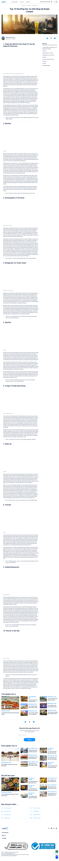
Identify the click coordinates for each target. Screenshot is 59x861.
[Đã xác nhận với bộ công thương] (43, 846)
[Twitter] (56, 828)
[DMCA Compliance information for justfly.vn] (16, 846)
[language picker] (51, 1)
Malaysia (28, 5)
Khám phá (23, 5)
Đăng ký (29, 739)
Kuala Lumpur (34, 5)
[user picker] (55, 2)
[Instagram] (54, 828)
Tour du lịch (22, 1)
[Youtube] (51, 828)
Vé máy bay (28, 1)
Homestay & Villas (14, 1)
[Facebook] (48, 828)
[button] (29, 832)
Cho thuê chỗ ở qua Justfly (45, 1)
